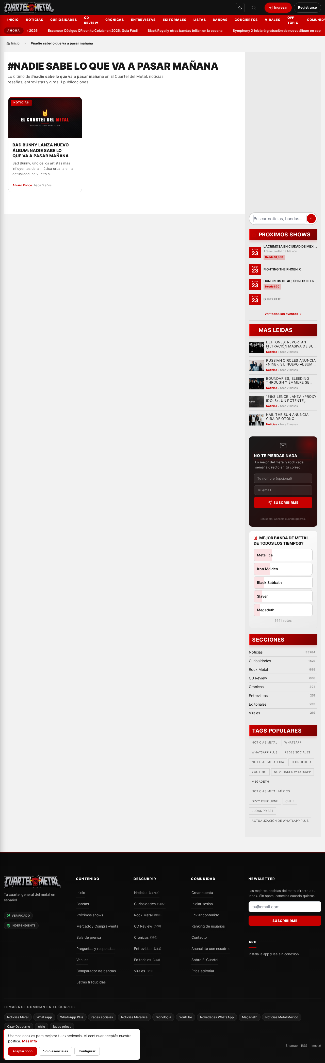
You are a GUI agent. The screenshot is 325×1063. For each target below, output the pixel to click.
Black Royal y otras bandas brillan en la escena (179, 30)
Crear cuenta (202, 892)
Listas (199, 20)
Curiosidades (63, 20)
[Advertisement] (283, 134)
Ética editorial (202, 971)
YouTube (259, 772)
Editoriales (174, 20)
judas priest (262, 811)
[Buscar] (254, 8)
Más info (29, 1041)
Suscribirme (286, 502)
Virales (272, 20)
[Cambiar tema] (240, 7)
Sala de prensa (88, 937)
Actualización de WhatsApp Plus (280, 821)
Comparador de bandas (96, 971)
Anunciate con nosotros (210, 948)
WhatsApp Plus (265, 752)
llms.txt (316, 1045)
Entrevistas (143, 20)
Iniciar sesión (202, 904)
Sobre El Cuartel (204, 960)
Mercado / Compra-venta (97, 926)
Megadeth (260, 782)
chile (290, 801)
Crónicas (114, 20)
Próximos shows (89, 915)
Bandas (220, 20)
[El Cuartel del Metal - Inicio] (29, 7)
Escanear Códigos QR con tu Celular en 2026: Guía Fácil (87, 30)
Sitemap (292, 1045)
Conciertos (246, 20)
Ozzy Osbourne (265, 801)
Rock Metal (147, 915)
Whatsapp (292, 743)
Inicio (13, 20)
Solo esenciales (55, 1051)
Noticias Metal (264, 743)
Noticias (34, 20)
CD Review (91, 20)
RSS (304, 1045)
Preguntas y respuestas (95, 948)
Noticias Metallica (268, 762)
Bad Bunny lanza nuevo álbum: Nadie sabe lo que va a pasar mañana (40, 150)
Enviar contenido (205, 915)
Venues (82, 960)
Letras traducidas (91, 982)
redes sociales (297, 752)
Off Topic (292, 20)
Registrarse (307, 7)
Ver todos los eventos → (283, 314)
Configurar (87, 1051)
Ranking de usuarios (208, 926)
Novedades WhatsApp (292, 772)
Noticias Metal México (271, 791)
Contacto (199, 937)
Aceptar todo (22, 1051)
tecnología (301, 762)
